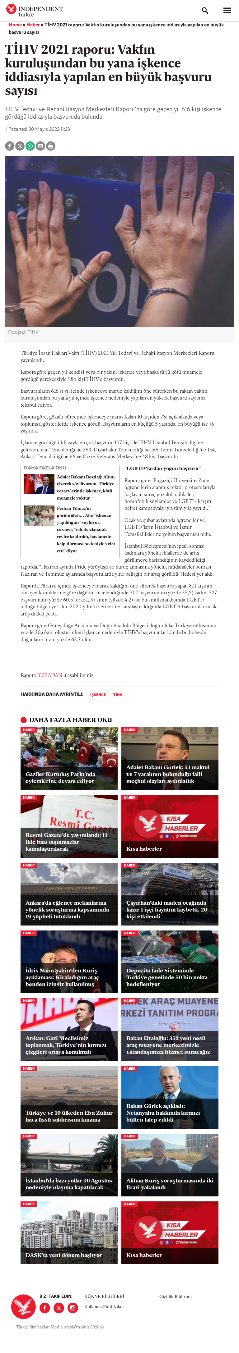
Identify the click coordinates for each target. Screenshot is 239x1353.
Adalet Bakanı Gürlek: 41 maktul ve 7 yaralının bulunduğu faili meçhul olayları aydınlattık (167, 774)
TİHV (117, 695)
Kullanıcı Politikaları (104, 1307)
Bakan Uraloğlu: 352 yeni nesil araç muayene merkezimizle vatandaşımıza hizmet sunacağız (168, 1045)
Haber (33, 25)
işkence (98, 695)
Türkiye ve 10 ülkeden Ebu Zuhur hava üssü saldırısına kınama (69, 1117)
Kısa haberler (144, 849)
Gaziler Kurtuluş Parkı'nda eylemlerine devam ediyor (60, 778)
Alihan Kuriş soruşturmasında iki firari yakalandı (169, 1184)
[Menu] (227, 10)
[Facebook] (45, 1308)
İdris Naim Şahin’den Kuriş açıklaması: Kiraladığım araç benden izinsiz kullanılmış (62, 977)
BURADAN (49, 675)
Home (15, 25)
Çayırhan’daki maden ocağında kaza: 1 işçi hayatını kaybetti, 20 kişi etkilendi (166, 910)
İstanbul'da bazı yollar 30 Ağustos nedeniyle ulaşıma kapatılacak (69, 1184)
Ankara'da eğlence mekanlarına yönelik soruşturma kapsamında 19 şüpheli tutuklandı (67, 910)
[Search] (205, 10)
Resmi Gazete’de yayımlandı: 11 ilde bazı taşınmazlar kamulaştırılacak (66, 842)
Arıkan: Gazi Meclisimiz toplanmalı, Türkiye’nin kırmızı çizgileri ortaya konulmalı (66, 1045)
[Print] (50, 146)
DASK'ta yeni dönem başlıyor (64, 1256)
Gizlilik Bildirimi (175, 1297)
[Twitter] (59, 1308)
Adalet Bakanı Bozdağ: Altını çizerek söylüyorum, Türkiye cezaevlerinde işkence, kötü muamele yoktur (86, 488)
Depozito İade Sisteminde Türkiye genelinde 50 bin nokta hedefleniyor (167, 977)
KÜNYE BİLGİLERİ (104, 1297)
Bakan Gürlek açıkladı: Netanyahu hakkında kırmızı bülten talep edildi (163, 1113)
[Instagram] (73, 1308)
